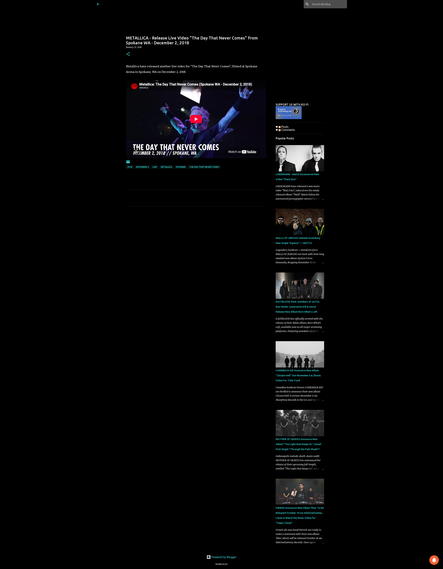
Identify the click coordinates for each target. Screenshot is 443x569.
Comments (288, 129)
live (155, 167)
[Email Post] (128, 163)
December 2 (142, 167)
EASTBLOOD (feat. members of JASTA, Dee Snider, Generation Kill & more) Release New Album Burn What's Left (298, 306)
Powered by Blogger (223, 557)
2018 (129, 167)
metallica (166, 167)
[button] (128, 54)
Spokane (181, 167)
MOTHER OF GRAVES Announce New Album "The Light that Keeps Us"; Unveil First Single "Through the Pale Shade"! (298, 444)
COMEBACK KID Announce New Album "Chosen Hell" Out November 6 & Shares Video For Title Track (298, 375)
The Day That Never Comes (204, 167)
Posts (284, 126)
